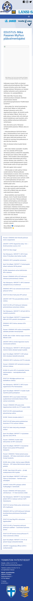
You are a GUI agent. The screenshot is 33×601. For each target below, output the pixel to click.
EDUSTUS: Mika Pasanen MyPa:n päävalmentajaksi (14, 35)
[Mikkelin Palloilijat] (7, 6)
